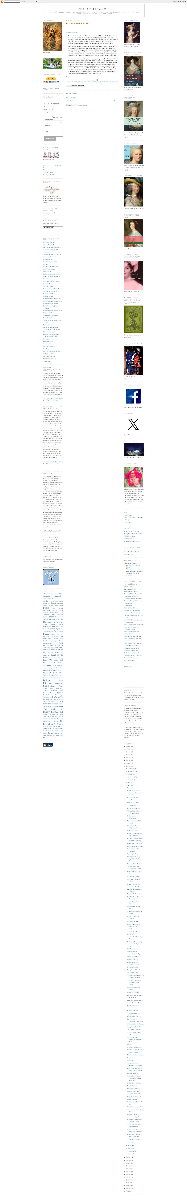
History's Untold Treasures (50, 266)
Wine (61, 736)
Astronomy (60, 599)
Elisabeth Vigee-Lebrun (50, 262)
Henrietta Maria (48, 645)
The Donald (56, 697)
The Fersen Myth (55, 699)
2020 (127, 763)
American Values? (132, 959)
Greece (61, 641)
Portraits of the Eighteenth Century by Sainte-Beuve (51, 328)
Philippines (50, 678)
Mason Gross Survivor (49, 313)
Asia (57, 599)
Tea (50, 697)
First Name (47, 125)
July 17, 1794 (131, 934)
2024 (127, 752)
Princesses (47, 682)
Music (45, 673)
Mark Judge (56, 666)
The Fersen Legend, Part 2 (131, 650)
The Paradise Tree (54, 719)
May (129, 1143)
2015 (127, 1166)
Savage (51, 688)
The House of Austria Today (135, 1107)
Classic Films (54, 619)
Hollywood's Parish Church (135, 846)
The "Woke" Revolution (134, 1030)
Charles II (60, 614)
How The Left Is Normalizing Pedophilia (135, 1020)
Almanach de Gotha (49, 245)
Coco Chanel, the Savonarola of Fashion (134, 1130)
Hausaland (130, 1058)
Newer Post (69, 101)
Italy (44, 652)
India (62, 649)
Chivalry (51, 616)
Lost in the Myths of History (51, 276)
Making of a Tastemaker (134, 894)
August (130, 780)
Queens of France (57, 686)
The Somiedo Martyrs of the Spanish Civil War (135, 976)
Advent (56, 594)
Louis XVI (46, 279)
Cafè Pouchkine (132, 949)
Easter (45, 629)
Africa (61, 594)
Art (53, 598)
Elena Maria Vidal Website (131, 552)
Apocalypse (47, 596)
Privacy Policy (128, 522)
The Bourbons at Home (130, 646)
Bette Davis (60, 603)
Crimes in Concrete (133, 956)
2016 (127, 1163)
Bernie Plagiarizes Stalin (134, 843)
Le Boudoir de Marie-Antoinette (52, 274)
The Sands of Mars (132, 805)
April (129, 1145)
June (129, 785)
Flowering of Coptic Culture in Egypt (133, 1116)
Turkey (45, 733)
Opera (53, 675)
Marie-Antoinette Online (50, 303)
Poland (61, 678)
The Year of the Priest (50, 730)
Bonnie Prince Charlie (56, 605)
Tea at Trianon (93, 9)
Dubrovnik (130, 788)
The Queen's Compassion (131, 658)
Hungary (57, 650)
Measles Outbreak (132, 1086)
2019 (127, 766)
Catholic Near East (129, 536)
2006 (127, 1191)
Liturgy (60, 658)
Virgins (57, 733)
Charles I (53, 614)
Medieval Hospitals (133, 876)
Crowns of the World (133, 921)
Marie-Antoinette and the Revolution (131, 633)
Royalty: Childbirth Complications (133, 1007)
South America (52, 693)
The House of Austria (55, 704)
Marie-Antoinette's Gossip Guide (52, 310)
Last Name (47, 132)
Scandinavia (59, 688)
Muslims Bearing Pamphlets (135, 1055)
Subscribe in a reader (50, 213)
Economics (51, 628)
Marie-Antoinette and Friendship (133, 624)
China (45, 617)
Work (45, 738)
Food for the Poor (129, 539)
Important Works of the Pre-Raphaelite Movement (135, 839)
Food (50, 638)
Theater (61, 731)
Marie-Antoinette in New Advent (52, 301)
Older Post (117, 101)
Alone (129, 1044)
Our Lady (59, 675)
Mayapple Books (129, 554)
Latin (50, 658)
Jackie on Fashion (132, 967)
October (130, 774)
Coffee (61, 619)
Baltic (49, 603)
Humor (52, 650)
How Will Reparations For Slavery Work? (135, 898)
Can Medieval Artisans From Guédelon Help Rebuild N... (134, 1078)
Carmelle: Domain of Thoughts (52, 254)
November (131, 771)
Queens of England (105, 81)
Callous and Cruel (132, 831)
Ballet (45, 603)
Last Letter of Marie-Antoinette (133, 613)
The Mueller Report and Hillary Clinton (134, 1125)
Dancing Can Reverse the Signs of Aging (134, 834)
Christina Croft (59, 617)
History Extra (73, 32)
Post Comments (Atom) (80, 105)
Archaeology (58, 596)
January (130, 1154)
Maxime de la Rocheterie (50, 315)
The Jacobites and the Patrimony (133, 850)
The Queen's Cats (132, 931)
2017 (127, 1160)
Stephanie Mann (53, 695)
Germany (53, 641)
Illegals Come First (132, 1011)
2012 (127, 1174)
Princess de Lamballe (49, 332)
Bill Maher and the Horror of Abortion (134, 996)
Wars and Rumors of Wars (53, 734)
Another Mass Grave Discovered (133, 903)
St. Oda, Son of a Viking (134, 1083)
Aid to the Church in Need (131, 531)
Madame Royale (48, 172)
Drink (61, 626)
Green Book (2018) (133, 992)
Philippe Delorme (48, 325)
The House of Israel (50, 706)
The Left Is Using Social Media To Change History (134, 982)
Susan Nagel (46, 344)
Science (45, 690)
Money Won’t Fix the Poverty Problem (133, 885)
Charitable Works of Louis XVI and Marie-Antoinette (133, 595)
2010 (127, 1180)
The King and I (47, 349)
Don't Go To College (133, 802)
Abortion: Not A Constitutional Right (134, 953)
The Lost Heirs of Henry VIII (77, 23)
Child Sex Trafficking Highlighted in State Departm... (134, 859)
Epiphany (53, 634)
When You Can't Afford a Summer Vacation (134, 1121)
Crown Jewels (49, 624)
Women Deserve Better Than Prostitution (134, 812)
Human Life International (131, 541)
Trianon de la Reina (49, 356)
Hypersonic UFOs (132, 1073)
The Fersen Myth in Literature (132, 655)
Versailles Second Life (49, 359)
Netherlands (46, 675)
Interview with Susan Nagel (132, 610)
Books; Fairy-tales (57, 608)
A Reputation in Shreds (130, 591)
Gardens (56, 638)
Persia (45, 678)
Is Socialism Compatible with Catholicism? (134, 1135)
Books (46, 607)
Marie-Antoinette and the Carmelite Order (131, 628)
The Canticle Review (49, 346)
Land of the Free (53, 656)
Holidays (51, 647)
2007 (127, 1188)
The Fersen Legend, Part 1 (131, 648)
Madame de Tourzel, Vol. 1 (51, 289)
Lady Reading (47, 271)
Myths (61, 673)
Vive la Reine (47, 361)
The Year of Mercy (57, 728)
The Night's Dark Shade (50, 175)
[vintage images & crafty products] (51, 585)
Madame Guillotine (49, 294)
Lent (55, 658)
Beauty (53, 603)
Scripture (54, 690)
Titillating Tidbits (48, 354)
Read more (98, 73)
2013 (127, 1171)
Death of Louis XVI (129, 608)
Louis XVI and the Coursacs (51, 281)
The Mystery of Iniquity (53, 710)
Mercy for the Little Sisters (135, 970)
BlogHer (45, 605)
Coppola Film (128, 606)
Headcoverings (47, 643)
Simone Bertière (48, 341)
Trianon (45, 170)
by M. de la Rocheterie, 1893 (53, 400)
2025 (127, 749)
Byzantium (46, 610)
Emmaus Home (50, 631)
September (131, 777)
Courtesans (59, 622)
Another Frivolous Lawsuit (135, 1003)
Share (67, 77)
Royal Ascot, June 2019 (134, 808)
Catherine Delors (53, 612)
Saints (45, 688)
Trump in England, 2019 (134, 1027)
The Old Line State (55, 714)
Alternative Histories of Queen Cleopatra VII (134, 1092)
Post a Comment (70, 97)
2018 (127, 1157)
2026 (127, 746)
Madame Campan (48, 286)
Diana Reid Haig (48, 259)
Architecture (47, 599)
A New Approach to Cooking (133, 917)
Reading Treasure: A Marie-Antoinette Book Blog (51, 335)
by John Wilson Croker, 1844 (53, 463)
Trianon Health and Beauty (134, 571)
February (130, 1151)
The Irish (60, 706)
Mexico (49, 670)
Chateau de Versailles (49, 257)
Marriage (50, 668)
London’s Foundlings (133, 1089)
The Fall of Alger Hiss (133, 1013)
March (130, 1148)
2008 (127, 1186)
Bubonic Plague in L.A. (134, 1096)
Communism (49, 621)
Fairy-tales (54, 636)
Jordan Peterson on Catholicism (132, 817)
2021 (127, 760)
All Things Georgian (49, 242)
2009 (127, 1183)
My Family (53, 673)
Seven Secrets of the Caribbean (133, 799)
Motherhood (57, 670)
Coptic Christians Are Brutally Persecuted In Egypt (134, 926)
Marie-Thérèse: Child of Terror (133, 643)
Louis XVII (46, 284)
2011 (127, 1177)
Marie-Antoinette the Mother (132, 636)
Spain (59, 692)
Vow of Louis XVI (129, 660)
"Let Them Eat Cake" (130, 589)
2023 (127, 755)
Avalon (56, 601)
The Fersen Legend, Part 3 (131, 653)
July (129, 782)
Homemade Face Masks (132, 573)
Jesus (57, 652)
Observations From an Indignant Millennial (134, 827)
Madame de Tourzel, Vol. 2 (51, 291)
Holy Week (46, 650)
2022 (127, 758)
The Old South (48, 716)
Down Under (55, 626)
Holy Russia (59, 647)
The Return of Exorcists (134, 1139)
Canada (54, 610)
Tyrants (51, 733)
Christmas (46, 619)
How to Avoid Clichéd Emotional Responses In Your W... (135, 793)
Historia (45, 264)
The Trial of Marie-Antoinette (51, 351)
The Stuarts (56, 726)
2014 (127, 1169)
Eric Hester (59, 634)
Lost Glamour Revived (134, 1016)
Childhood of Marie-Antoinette (133, 598)
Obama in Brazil (132, 1099)
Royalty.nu (46, 339)
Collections (130, 1060)
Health (61, 643)
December (131, 768)
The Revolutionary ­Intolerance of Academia (135, 1064)
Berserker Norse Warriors (134, 864)
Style (61, 695)
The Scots (57, 724)
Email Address (52, 119)
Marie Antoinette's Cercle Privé (52, 298)
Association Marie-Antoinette (52, 247)
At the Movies (48, 601)
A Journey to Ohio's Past (134, 1047)
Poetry (56, 678)
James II (50, 652)
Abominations (48, 594)
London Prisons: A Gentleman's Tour (133, 963)
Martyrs (56, 668)
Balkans (61, 601)
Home (125, 513)
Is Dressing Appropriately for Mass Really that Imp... (134, 944)
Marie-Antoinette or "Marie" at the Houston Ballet (134, 1039)
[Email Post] (96, 80)
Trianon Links (128, 515)
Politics (46, 680)
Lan (49, 655)
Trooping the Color (133, 854)
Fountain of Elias (131, 563)
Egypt (58, 629)
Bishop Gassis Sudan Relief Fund (133, 534)
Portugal (61, 680)
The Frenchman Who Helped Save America (134, 868)
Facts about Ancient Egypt (135, 1000)
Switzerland (46, 697)
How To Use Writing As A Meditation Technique (134, 1069)
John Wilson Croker (49, 269)
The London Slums (132, 973)
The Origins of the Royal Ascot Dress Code (134, 1051)
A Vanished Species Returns (135, 1024)
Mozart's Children (48, 318)
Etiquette (46, 636)
